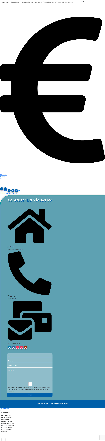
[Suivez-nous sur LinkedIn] (9, 347)
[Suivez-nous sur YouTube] (25, 347)
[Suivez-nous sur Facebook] (13, 347)
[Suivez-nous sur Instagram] (21, 347)
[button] (5, 2)
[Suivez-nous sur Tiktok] (17, 347)
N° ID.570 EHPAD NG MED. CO (8, 193)
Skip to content (4, 408)
